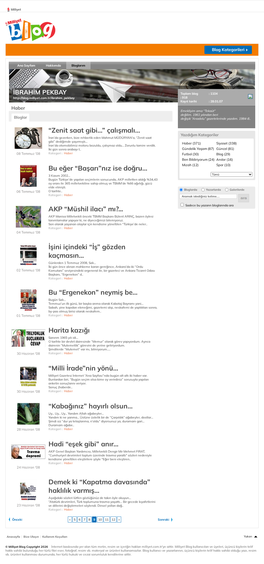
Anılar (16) (224, 159)
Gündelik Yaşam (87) (198, 149)
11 (107, 519)
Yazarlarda (213, 189)
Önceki (17, 519)
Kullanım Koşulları (54, 536)
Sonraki (163, 519)
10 (100, 519)
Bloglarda (190, 189)
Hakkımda (53, 65)
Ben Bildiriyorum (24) (198, 159)
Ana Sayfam (26, 65)
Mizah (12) (190, 165)
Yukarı (248, 536)
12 (113, 519)
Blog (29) (223, 154)
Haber (68, 153)
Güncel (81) (225, 149)
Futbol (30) (190, 154)
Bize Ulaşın (31, 536)
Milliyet (16, 9)
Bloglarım (78, 65)
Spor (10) (223, 165)
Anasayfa (13, 536)
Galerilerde (237, 189)
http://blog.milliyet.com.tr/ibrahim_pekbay (44, 98)
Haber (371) (191, 143)
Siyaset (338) (226, 143)
